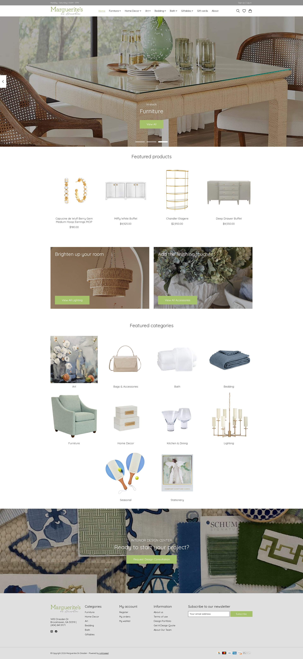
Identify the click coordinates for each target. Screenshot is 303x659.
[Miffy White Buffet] (125, 190)
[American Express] (235, 653)
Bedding (229, 386)
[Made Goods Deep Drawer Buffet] (228, 190)
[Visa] (229, 653)
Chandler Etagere (177, 218)
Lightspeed (104, 653)
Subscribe (241, 613)
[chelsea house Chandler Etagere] (177, 190)
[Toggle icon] (238, 11)
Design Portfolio (162, 621)
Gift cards (202, 10)
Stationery (177, 500)
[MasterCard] (224, 653)
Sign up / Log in (245, 3)
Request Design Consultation (151, 559)
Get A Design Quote (164, 625)
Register (123, 612)
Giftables (90, 634)
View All (151, 124)
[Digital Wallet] (247, 653)
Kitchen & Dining (177, 443)
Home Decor (125, 443)
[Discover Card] (240, 653)
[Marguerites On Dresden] (66, 10)
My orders (124, 616)
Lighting (229, 443)
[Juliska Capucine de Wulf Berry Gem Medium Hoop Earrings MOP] (74, 190)
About (215, 10)
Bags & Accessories (125, 386)
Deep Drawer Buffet (229, 218)
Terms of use (161, 616)
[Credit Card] (219, 653)
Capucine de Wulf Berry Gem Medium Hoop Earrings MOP (74, 220)
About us (158, 612)
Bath (177, 386)
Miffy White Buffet (125, 218)
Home (101, 10)
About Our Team (163, 629)
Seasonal (125, 500)
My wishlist (124, 621)
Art (74, 386)
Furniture (74, 443)
